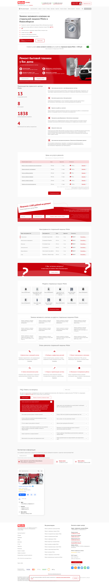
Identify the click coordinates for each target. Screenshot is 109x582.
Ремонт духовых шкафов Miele (52, 544)
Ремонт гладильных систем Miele (52, 554)
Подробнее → (83, 236)
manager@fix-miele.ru (76, 543)
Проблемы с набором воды (48, 254)
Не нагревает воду (46, 244)
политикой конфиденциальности (35, 218)
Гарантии (57, 8)
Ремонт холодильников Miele (51, 536)
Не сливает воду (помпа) (47, 236)
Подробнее (29, 361)
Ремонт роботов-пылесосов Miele (52, 528)
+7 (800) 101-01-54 (58, 3)
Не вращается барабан (47, 240)
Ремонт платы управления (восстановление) (31, 165)
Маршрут (23, 494)
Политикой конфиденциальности (44, 457)
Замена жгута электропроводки (29, 184)
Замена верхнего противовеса (29, 169)
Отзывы (48, 8)
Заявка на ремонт (71, 8)
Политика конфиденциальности (54, 574)
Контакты (78, 8)
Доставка (52, 8)
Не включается (45, 247)
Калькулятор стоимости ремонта (25, 555)
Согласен (75, 578)
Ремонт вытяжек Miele (50, 552)
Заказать (83, 165)
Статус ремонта (88, 8)
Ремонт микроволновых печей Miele (53, 546)
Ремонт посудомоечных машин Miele (53, 533)
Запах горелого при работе (48, 251)
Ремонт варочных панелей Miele (52, 541)
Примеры (20, 537)
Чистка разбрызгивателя (27, 173)
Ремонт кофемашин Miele (50, 539)
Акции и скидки (63, 8)
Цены (40, 8)
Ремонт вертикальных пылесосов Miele (53, 557)
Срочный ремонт (34, 8)
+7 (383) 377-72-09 (47, 3)
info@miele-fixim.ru (75, 539)
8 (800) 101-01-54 (75, 536)
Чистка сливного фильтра (27, 176)
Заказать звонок (54, 272)
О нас (44, 8)
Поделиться (72, 568)
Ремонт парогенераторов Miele (52, 549)
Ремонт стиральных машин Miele (52, 531)
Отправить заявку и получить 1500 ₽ (57, 216)
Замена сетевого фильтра (27, 180)
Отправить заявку (40, 78)
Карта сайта (20, 563)
